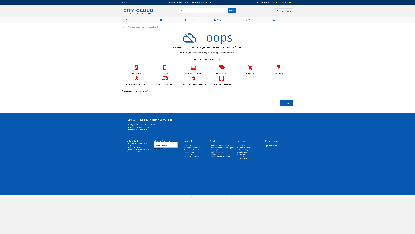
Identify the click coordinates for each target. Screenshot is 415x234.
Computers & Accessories (193, 74)
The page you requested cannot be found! (143, 27)
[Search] (232, 10)
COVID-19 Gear (221, 74)
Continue (286, 103)
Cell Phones (165, 74)
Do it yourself (250, 74)
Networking (279, 74)
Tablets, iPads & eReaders (221, 84)
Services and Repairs (165, 84)
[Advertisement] (140, 179)
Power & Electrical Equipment (136, 84)
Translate (170, 149)
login (276, 2)
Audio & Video (136, 74)
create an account (286, 2)
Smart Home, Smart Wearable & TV (193, 84)
